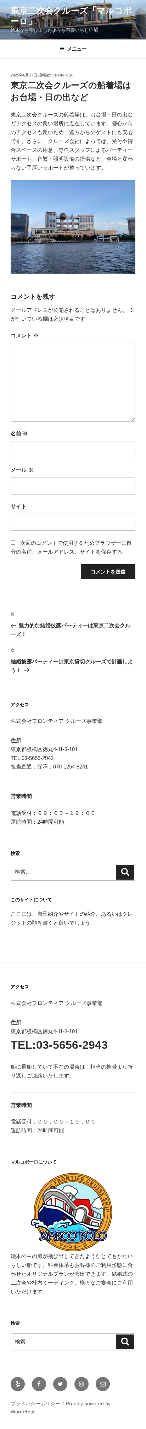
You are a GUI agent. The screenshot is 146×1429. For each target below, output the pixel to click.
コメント (25, 335)
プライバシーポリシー (35, 1403)
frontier (62, 75)
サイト (19, 506)
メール (22, 470)
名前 (19, 433)
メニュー (77, 49)
